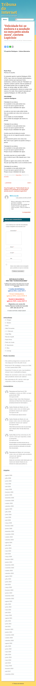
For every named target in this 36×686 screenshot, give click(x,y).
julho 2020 (8, 646)
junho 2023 (8, 581)
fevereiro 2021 (9, 629)
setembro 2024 (9, 539)
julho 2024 (8, 545)
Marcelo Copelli (9, 336)
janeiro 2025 (8, 528)
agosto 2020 (8, 643)
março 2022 (8, 615)
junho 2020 (8, 649)
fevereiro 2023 (9, 590)
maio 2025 (8, 517)
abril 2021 (8, 626)
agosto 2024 (8, 542)
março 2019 (8, 665)
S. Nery (7, 348)
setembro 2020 (9, 640)
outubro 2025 (9, 503)
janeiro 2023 (8, 593)
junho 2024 (8, 548)
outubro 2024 (9, 537)
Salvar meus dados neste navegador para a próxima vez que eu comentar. (19, 267)
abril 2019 (8, 663)
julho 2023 (8, 579)
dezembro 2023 (9, 565)
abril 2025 (8, 520)
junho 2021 (8, 623)
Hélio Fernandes (9, 328)
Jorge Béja (8, 334)
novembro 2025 (9, 500)
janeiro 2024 (8, 562)
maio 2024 (8, 551)
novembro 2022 (9, 598)
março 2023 (8, 587)
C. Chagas (8, 320)
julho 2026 (8, 478)
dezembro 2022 (9, 595)
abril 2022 (8, 612)
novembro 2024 (9, 534)
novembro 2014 (9, 674)
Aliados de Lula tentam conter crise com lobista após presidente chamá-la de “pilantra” (19, 408)
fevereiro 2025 (9, 525)
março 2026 (8, 489)
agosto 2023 (8, 576)
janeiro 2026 (8, 495)
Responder (27, 212)
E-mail (12, 252)
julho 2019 (8, 654)
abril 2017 (8, 671)
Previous (7, 183)
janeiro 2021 (8, 632)
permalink (6, 176)
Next (29, 183)
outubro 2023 (9, 570)
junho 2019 (8, 657)
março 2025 (8, 523)
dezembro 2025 (9, 497)
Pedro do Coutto (9, 342)
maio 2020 (8, 651)
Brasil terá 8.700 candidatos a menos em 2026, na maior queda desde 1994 (20, 393)
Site (11, 258)
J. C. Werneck (9, 331)
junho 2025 (8, 514)
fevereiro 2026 (9, 492)
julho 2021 (8, 621)
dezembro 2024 (9, 531)
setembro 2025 (9, 506)
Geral (6, 325)
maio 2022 (8, 609)
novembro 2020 (9, 635)
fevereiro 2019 (9, 668)
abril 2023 (8, 584)
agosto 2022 (8, 601)
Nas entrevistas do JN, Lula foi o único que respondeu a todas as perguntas (20, 436)
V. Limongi (8, 350)
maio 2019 (8, 660)
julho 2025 (8, 511)
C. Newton (8, 322)
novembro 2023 (9, 567)
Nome (12, 247)
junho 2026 (8, 481)
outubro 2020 (9, 637)
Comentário (13, 230)
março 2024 (8, 556)
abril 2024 (8, 553)
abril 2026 (8, 486)
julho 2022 (8, 604)
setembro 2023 (9, 573)
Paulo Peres (19, 175)
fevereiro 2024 (9, 559)
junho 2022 (8, 607)
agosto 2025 (8, 509)
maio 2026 (8, 483)
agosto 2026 (8, 475)
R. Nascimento (9, 345)
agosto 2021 (8, 618)
